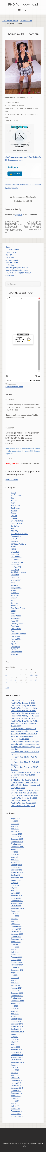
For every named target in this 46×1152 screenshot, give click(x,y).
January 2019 (16, 1052)
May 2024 (14, 887)
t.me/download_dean (14, 386)
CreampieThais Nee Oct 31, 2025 (24, 793)
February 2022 (16, 957)
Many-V (14, 582)
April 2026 (15, 828)
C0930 (13, 513)
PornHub (14, 605)
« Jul (7, 687)
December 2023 (17, 900)
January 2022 (16, 959)
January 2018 (16, 1083)
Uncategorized (16, 651)
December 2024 (17, 870)
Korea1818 (15, 574)
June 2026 (15, 823)
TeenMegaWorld (17, 623)
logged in (18, 214)
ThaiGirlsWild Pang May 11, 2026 (24, 708)
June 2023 (15, 916)
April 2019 (15, 1044)
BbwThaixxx (15, 508)
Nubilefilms (15, 595)
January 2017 (16, 1113)
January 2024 (16, 898)
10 (32, 674)
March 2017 (15, 1108)
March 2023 (15, 923)
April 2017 (15, 1106)
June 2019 (15, 1039)
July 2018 (14, 1067)
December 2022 (17, 931)
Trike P (13, 644)
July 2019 (14, 1036)
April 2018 (15, 1075)
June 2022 (15, 947)
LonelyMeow (15, 580)
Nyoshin (14, 598)
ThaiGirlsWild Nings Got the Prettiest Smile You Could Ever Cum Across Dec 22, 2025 (25, 723)
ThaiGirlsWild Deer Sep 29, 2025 (23, 803)
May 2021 (14, 980)
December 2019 (17, 1024)
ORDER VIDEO (11, 275)
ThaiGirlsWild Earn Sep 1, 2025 (23, 805)
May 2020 (14, 1011)
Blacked (14, 510)
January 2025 (16, 867)
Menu (25, 10)
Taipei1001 (15, 621)
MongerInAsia (16, 587)
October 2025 (16, 844)
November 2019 (17, 1026)
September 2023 (17, 908)
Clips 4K (9, 255)
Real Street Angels (18, 608)
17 (32, 677)
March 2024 (15, 893)
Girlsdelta (14, 541)
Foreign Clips (11, 252)
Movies (11, 265)
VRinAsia (14, 654)
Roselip (13, 610)
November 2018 (17, 1057)
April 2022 (15, 952)
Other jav (14, 603)
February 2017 (16, 1111)
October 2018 (16, 1059)
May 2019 (14, 1042)
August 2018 (15, 1065)
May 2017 (14, 1103)
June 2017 (15, 1101)
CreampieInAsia (17, 521)
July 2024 (14, 882)
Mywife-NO (15, 592)
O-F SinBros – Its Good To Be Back (24, 780)
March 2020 (15, 1016)
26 (6, 682)
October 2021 (16, 967)
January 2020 (16, 1021)
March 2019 (15, 1047)
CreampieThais (17, 523)
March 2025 (15, 862)
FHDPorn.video (31, 1143)
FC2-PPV (14, 531)
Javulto (23, 1146)
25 (36, 680)
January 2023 (16, 929)
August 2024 (15, 880)
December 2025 (17, 839)
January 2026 (16, 836)
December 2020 (17, 993)
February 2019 (16, 1049)
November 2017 (17, 1088)
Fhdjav (40, 1143)
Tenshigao (15, 626)
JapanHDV (15, 551)
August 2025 (15, 849)
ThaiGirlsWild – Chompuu (23, 33)
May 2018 (14, 1072)
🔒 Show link (15, 173)
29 (21, 682)
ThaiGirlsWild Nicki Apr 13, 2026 (23, 710)
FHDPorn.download (10, 20)
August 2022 (15, 941)
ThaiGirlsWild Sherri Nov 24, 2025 (24, 798)
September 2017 (17, 1093)
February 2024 (16, 895)
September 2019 (17, 1031)
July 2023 (14, 913)
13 (12, 677)
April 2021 (15, 982)
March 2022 (15, 954)
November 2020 (17, 995)
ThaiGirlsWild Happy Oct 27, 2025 (24, 800)
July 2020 (14, 1006)
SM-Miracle (15, 618)
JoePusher (15, 564)
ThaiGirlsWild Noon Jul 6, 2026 (23, 703)
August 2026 (15, 818)
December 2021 (17, 962)
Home (8, 247)
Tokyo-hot (14, 641)
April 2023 (15, 921)
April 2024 (15, 890)
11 (36, 674)
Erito (12, 528)
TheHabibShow (17, 639)
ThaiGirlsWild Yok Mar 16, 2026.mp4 (25, 713)
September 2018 (17, 1062)
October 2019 (16, 1029)
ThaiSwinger (15, 636)
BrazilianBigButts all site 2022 (17, 270)
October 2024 (16, 875)
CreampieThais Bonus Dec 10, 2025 (25, 790)
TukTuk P (14, 649)
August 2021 (15, 972)
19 (6, 680)
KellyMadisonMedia (18, 572)
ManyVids (14, 585)
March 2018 (15, 1077)
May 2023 (14, 918)
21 (16, 680)
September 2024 (17, 877)
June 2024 (15, 885)
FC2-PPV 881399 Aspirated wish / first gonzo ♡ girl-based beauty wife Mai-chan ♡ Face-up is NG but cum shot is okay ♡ (32, 225)
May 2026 (14, 826)
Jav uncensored (26, 20)
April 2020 (15, 1013)
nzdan (13, 600)
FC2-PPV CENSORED (19, 533)
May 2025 (14, 857)
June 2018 (15, 1070)
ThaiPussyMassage (18, 633)
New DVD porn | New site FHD (17, 267)
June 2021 (15, 977)
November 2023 (17, 903)
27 (12, 682)
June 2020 (15, 1008)
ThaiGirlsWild (31, 197)
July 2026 (14, 821)
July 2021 (14, 975)
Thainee (14, 631)
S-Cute (13, 613)
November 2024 (17, 872)
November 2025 (17, 841)
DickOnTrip (15, 526)
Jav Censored (13, 249)
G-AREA (14, 538)
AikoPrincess (16, 495)
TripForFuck (15, 646)
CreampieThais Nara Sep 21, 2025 (24, 795)
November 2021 (17, 965)
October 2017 (16, 1090)
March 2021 (15, 985)
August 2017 (15, 1095)
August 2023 (15, 911)
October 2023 (16, 905)
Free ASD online (12, 262)
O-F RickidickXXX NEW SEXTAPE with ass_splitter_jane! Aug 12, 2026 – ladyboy (25, 775)
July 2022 (14, 944)
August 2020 (15, 1003)
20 (12, 680)
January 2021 (16, 990)
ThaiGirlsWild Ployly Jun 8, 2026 (23, 705)
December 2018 (17, 1054)
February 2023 (16, 926)
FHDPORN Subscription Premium (19, 272)
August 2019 (15, 1034)
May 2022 (14, 949)
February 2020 (16, 1018)
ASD (12, 497)
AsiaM (13, 503)
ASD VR (14, 500)
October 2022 (16, 936)
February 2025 (16, 864)
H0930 (13, 546)
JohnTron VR (16, 567)
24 (32, 680)
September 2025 (17, 846)
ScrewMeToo (16, 616)
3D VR (13, 492)
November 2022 (17, 934)
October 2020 (16, 998)
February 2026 (16, 834)
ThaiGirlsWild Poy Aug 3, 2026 (22, 700)
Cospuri (14, 518)
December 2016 (17, 1116)
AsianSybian (15, 505)
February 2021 (16, 988)
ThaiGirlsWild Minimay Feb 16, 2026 (25, 715)
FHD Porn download (23, 4)
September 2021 (17, 970)
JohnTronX (15, 569)
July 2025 (14, 852)
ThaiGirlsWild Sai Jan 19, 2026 (23, 718)
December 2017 (17, 1085)
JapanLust (15, 554)
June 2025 (15, 854)
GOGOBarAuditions (18, 544)
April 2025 (15, 859)
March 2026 (15, 831)
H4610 (13, 549)
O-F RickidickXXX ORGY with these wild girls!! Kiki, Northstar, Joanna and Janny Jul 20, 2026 (25, 785)
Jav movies (10, 257)
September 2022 (17, 939)
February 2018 (16, 1080)
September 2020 (17, 1000)
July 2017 (14, 1098)
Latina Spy (15, 577)
